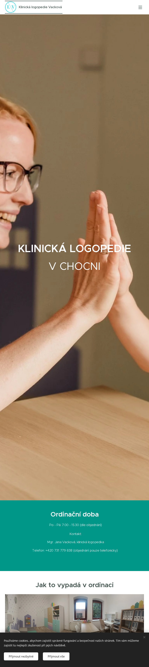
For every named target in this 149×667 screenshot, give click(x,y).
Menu (140, 7)
